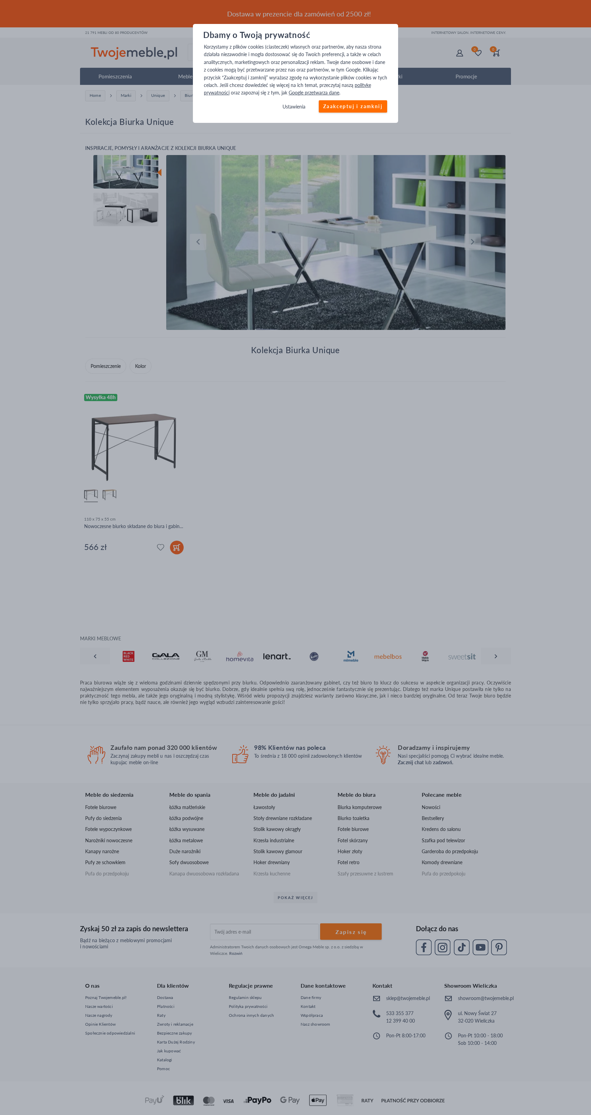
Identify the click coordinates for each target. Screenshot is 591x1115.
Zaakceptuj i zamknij (353, 106)
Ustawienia (294, 107)
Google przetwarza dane (314, 93)
